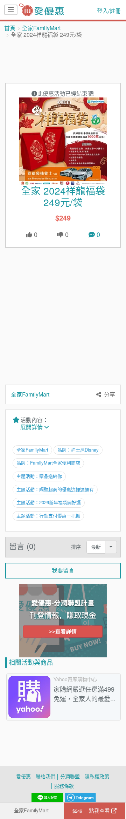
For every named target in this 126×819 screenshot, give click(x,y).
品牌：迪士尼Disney (78, 450)
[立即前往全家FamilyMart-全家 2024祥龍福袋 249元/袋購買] (63, 141)
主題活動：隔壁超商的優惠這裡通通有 (55, 489)
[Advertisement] (63, 59)
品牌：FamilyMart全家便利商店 (48, 463)
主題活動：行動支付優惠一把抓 (48, 516)
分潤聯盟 (70, 776)
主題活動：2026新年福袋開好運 (48, 502)
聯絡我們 (45, 776)
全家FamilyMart (41, 28)
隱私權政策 (97, 776)
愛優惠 (23, 776)
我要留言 (63, 570)
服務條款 (64, 786)
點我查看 (91, 810)
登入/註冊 (109, 10)
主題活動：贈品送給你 (39, 476)
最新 (96, 546)
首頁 (9, 28)
